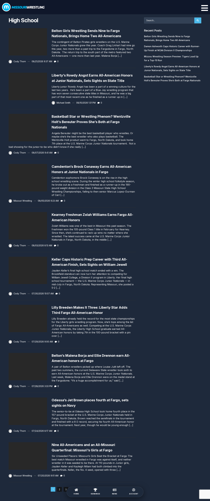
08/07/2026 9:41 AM (42, 152)
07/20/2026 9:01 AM (48, 475)
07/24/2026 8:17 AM (42, 431)
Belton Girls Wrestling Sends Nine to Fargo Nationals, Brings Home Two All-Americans (167, 38)
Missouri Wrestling (23, 200)
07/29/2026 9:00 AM (42, 341)
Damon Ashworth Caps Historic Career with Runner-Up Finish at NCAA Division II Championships (172, 48)
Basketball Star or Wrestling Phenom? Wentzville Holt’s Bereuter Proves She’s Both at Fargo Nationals (91, 121)
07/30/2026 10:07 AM (43, 293)
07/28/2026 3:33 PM (42, 386)
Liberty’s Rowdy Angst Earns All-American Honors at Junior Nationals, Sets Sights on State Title (172, 68)
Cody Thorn (20, 61)
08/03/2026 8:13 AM (42, 245)
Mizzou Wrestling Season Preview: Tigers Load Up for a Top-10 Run (171, 58)
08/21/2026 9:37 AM (42, 61)
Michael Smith (63, 102)
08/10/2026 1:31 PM (86, 102)
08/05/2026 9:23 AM (48, 200)
